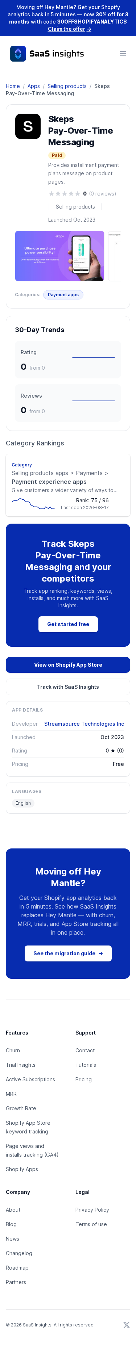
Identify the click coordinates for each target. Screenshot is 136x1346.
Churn (13, 1050)
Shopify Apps (22, 1169)
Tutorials (85, 1065)
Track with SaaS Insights (68, 687)
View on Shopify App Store (68, 665)
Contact (85, 1050)
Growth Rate (21, 1108)
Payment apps (63, 294)
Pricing (83, 1079)
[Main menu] (123, 53)
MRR (11, 1094)
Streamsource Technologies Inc (84, 724)
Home (13, 86)
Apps (34, 86)
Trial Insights (21, 1065)
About (13, 1210)
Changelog (19, 1253)
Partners (16, 1282)
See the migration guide (68, 953)
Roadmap (17, 1268)
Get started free (68, 624)
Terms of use (91, 1224)
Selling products (67, 86)
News (12, 1239)
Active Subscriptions (30, 1079)
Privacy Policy (92, 1210)
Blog (11, 1224)
